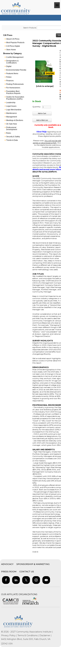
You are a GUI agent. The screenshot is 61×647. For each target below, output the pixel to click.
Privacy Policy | (9, 635)
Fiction (9, 77)
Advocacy (7, 564)
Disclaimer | (45, 635)
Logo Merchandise (13, 110)
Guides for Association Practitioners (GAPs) (15, 98)
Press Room (8, 571)
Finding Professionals (15, 84)
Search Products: (29, 28)
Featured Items (12, 73)
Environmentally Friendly (16, 70)
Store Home (11, 50)
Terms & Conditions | (28, 635)
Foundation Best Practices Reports (13, 92)
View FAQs (41, 132)
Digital (8, 66)
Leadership (10, 103)
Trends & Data (12, 140)
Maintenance (11, 113)
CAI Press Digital (13, 46)
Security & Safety (13, 137)
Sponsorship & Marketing (33, 564)
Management (11, 117)
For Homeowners (13, 88)
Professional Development (11, 128)
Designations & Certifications (12, 62)
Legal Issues (11, 106)
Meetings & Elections (14, 120)
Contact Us (26, 571)
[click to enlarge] (44, 86)
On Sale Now (11, 124)
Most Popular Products (15, 42)
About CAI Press (12, 39)
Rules (8, 133)
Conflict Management (14, 57)
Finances (10, 81)
